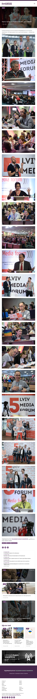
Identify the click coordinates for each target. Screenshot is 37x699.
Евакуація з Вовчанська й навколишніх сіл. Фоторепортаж (14, 555)
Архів (20, 689)
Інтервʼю (4, 681)
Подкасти (4, 689)
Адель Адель (5, 24)
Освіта (20, 681)
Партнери (21, 688)
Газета (20, 683)
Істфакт (3, 682)
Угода (20, 687)
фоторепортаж (14, 543)
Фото (3, 683)
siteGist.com (18, 694)
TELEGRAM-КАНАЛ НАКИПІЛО (20, 539)
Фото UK (8, 543)
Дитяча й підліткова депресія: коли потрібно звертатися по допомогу (16, 561)
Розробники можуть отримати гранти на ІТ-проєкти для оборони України (17, 558)
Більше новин (6, 566)
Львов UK (4, 543)
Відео (3, 684)
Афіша (20, 682)
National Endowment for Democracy (15, 695)
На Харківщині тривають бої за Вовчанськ (11, 553)
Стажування (4, 688)
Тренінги (21, 690)
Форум (3, 687)
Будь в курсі (4, 690)
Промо (20, 684)
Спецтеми (4, 685)
